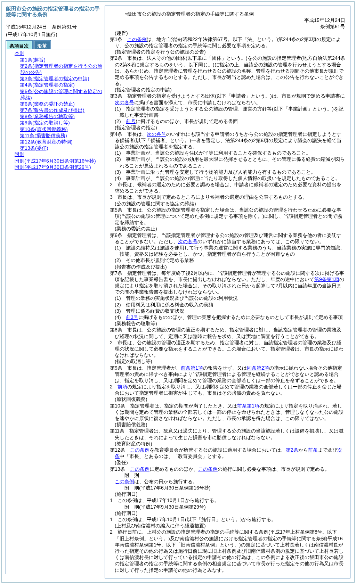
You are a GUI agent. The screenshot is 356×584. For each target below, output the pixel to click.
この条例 (137, 39)
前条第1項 (192, 368)
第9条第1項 (326, 279)
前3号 (132, 317)
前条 (313, 450)
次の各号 (124, 102)
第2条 (292, 450)
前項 (122, 386)
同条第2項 (258, 368)
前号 (131, 121)
